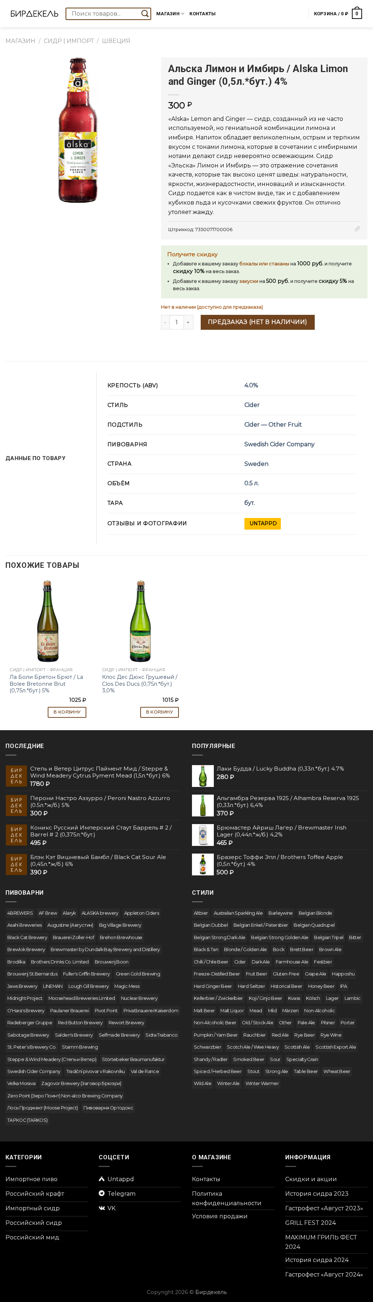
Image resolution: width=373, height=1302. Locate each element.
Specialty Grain (302, 1059)
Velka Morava (21, 1083)
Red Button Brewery (80, 1022)
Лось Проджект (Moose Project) (42, 1108)
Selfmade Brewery (119, 1035)
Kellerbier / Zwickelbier (218, 998)
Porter (347, 1022)
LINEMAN (53, 986)
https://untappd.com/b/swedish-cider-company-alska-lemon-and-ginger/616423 (262, 524)
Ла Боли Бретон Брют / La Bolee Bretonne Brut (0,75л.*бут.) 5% (46, 684)
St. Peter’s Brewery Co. (31, 1047)
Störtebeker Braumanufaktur (133, 1059)
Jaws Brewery (22, 986)
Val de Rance (145, 1071)
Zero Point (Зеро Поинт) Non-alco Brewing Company (64, 1096)
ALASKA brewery (100, 913)
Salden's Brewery (74, 1035)
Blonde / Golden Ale (245, 949)
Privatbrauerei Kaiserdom (150, 1010)
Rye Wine (331, 1035)
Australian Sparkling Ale (238, 913)
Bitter (355, 937)
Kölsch (313, 998)
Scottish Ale (297, 1047)
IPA (343, 986)
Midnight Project (25, 998)
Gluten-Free (286, 974)
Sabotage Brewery (28, 1035)
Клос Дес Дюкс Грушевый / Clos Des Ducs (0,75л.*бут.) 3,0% (139, 684)
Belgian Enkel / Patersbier (260, 925)
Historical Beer (286, 986)
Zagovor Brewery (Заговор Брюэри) (81, 1083)
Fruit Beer (256, 974)
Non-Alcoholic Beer (215, 1022)
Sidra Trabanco (161, 1035)
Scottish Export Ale (335, 1047)
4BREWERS (20, 913)
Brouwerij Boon (112, 962)
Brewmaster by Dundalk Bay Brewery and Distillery (105, 949)
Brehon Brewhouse (121, 937)
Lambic (353, 998)
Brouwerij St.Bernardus (32, 974)
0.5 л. (251, 483)
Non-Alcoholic (319, 1010)
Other (285, 1022)
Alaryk (69, 913)
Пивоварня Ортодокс (108, 1108)
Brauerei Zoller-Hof (73, 937)
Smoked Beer (248, 1059)
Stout (253, 1071)
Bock (278, 949)
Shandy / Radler (210, 1059)
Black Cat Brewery (27, 937)
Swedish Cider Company (279, 444)
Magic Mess (126, 986)
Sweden (256, 463)
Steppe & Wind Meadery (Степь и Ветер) (51, 1059)
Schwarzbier (207, 1047)
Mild (272, 1010)
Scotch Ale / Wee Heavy (253, 1047)
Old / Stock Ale (257, 1022)
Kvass (294, 998)
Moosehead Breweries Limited (81, 998)
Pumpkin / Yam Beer (215, 1035)
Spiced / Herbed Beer (218, 1071)
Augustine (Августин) (70, 925)
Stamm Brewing (80, 1047)
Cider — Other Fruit (273, 424)
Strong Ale (276, 1071)
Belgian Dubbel (211, 925)
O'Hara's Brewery (25, 1010)
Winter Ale (228, 1083)
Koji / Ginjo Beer (265, 998)
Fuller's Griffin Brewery (86, 974)
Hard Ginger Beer (213, 986)
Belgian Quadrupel (314, 925)
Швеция (116, 40)
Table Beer (306, 1071)
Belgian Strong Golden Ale (279, 937)
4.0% (251, 385)
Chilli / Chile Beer (211, 962)
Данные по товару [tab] (35, 458)
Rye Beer (304, 1035)
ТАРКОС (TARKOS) (27, 1120)
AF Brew (48, 913)
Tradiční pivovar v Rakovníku (95, 1071)
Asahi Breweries (24, 925)
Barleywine (280, 913)
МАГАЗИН (20, 40)
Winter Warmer (262, 1083)
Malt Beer (204, 1010)
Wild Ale (202, 1083)
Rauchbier (254, 1035)
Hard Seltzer (251, 986)
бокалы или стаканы (264, 263)
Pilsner (328, 1022)
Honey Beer (321, 986)
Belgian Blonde (315, 913)
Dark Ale (261, 962)
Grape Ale (315, 974)
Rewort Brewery (126, 1022)
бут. (249, 502)
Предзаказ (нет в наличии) (257, 321)
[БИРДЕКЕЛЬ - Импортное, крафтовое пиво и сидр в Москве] (34, 14)
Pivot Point (106, 1010)
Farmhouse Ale (292, 962)
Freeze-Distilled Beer (217, 974)
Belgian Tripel (328, 937)
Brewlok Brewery (26, 949)
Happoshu (343, 974)
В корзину (67, 712)
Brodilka (16, 962)
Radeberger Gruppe (29, 1022)
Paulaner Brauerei (69, 1010)
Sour (275, 1059)
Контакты (202, 13)
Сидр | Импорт (69, 40)
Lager (332, 998)
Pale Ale (306, 1022)
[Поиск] (145, 14)
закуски (248, 281)
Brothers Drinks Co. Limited (60, 962)
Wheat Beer (336, 1071)
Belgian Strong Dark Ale (219, 937)
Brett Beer (301, 949)
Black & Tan (206, 949)
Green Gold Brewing (138, 974)
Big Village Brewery (120, 925)
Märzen (290, 1010)
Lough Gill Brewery (88, 986)
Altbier (201, 913)
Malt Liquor (232, 1010)
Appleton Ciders (141, 913)
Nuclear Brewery (139, 998)
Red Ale (280, 1035)
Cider (252, 404)
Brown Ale (330, 949)
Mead (256, 1010)
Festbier (323, 962)
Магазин (168, 13)
